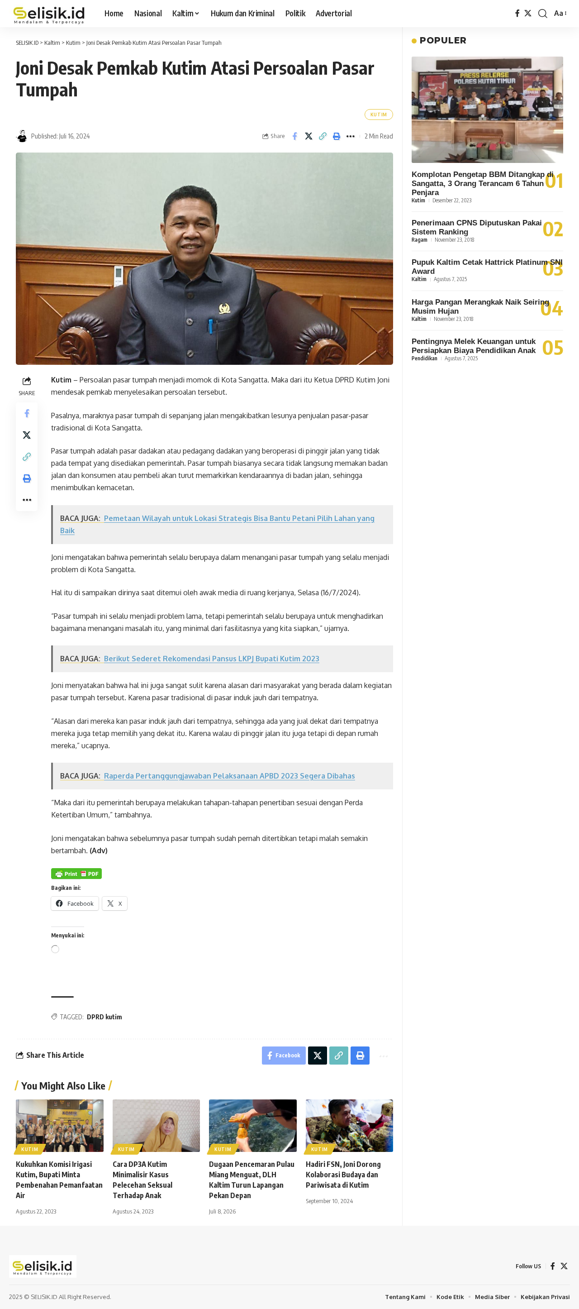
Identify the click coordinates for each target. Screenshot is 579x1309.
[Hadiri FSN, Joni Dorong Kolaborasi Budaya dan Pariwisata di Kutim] (350, 1125)
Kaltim (419, 279)
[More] (350, 136)
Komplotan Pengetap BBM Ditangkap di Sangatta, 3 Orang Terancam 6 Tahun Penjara (483, 183)
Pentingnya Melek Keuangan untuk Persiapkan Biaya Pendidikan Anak (474, 346)
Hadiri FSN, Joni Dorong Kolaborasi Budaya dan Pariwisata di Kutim (343, 1175)
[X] (528, 13)
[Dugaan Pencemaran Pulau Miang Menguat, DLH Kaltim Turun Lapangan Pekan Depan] (253, 1125)
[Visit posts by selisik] (22, 136)
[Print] (336, 136)
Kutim (379, 114)
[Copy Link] (322, 136)
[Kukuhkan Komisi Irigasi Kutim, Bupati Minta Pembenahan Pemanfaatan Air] (60, 1125)
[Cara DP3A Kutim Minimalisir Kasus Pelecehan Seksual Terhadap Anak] (156, 1125)
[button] (542, 13)
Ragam (419, 239)
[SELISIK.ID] (49, 13)
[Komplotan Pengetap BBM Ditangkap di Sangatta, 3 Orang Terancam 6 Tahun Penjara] (487, 110)
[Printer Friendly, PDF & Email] (76, 873)
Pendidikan (424, 358)
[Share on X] (308, 136)
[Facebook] (517, 13)
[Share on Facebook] (294, 136)
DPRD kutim (104, 1017)
